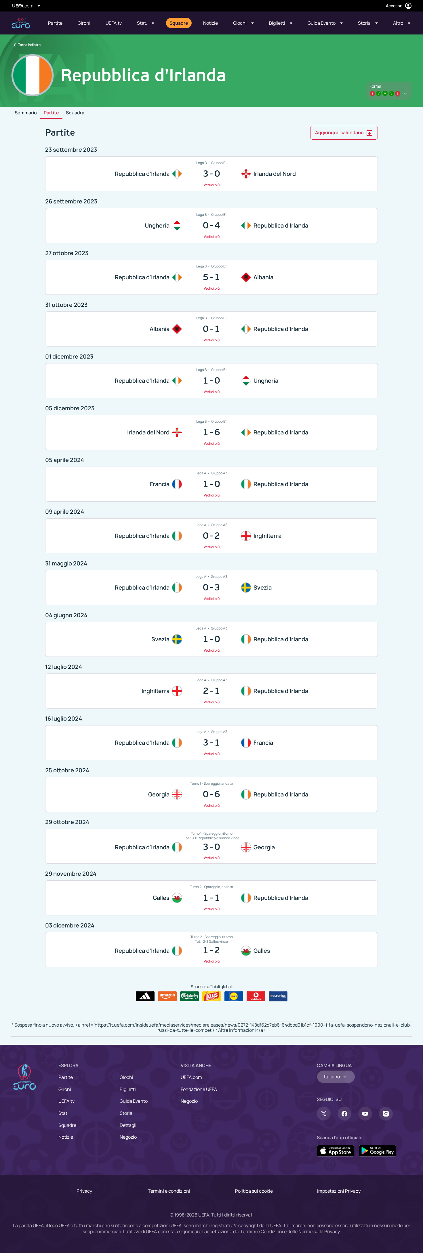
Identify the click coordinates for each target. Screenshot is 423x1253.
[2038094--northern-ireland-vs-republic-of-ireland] (211, 432)
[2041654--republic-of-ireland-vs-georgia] (211, 846)
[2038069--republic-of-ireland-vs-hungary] (211, 380)
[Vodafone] (256, 996)
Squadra (75, 113)
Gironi (64, 1089)
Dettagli (128, 1125)
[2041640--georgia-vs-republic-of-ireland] (211, 794)
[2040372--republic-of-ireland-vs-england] (211, 535)
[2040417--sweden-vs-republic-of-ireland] (211, 639)
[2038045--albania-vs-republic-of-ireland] (211, 329)
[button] (145, 23)
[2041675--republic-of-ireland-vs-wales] (211, 949)
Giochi (126, 1077)
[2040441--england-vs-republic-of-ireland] (211, 691)
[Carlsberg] (189, 996)
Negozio (128, 1137)
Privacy (84, 1191)
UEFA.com (191, 1077)
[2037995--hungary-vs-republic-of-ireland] (211, 225)
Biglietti (128, 1089)
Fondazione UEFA (199, 1089)
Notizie (65, 1137)
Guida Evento (134, 1101)
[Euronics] (278, 996)
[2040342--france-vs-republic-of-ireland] (211, 484)
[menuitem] (55, 23)
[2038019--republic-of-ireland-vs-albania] (211, 277)
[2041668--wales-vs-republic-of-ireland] (211, 897)
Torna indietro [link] (29, 44)
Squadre (67, 1125)
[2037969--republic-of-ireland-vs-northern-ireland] (211, 173)
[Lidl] (233, 996)
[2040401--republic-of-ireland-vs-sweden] (211, 587)
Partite (51, 113)
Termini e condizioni (169, 1191)
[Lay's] (211, 996)
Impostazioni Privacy (339, 1191)
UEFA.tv (66, 1101)
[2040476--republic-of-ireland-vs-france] (211, 742)
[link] (55, 23)
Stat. (63, 1113)
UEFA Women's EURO (21, 23)
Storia (126, 1113)
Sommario (26, 113)
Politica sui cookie (254, 1191)
